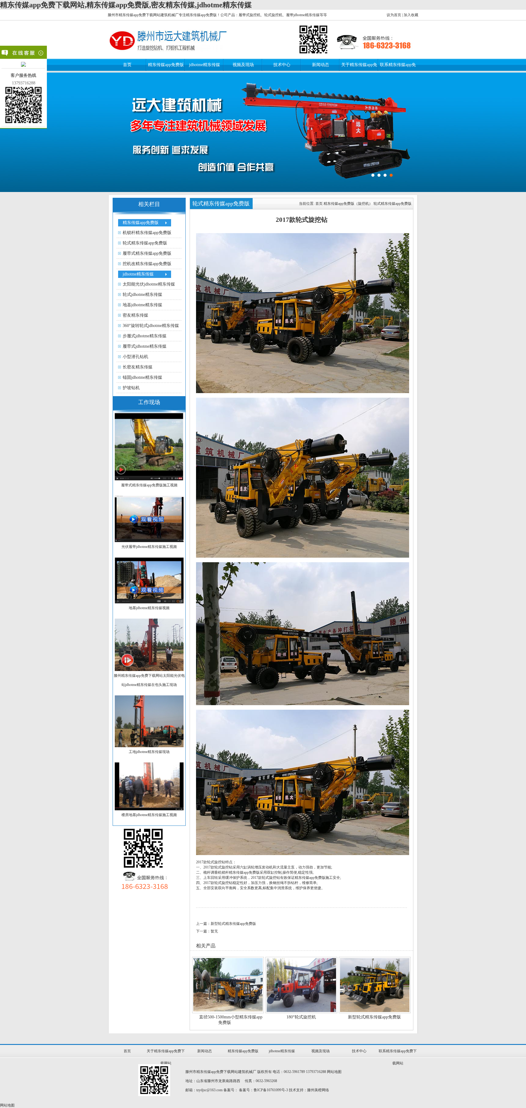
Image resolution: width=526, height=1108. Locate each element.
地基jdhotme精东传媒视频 (149, 608)
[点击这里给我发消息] (23, 65)
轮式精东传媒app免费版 (145, 243)
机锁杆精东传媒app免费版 (147, 232)
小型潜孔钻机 (135, 356)
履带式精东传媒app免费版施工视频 (149, 485)
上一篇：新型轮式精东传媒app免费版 (226, 924)
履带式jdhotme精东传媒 (145, 346)
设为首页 (394, 15)
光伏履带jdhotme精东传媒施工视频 (149, 547)
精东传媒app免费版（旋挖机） (348, 203)
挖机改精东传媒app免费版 (147, 263)
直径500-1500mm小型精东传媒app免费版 (230, 1020)
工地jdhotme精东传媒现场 (149, 752)
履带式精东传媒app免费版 (147, 253)
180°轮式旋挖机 (301, 1017)
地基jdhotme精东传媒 (142, 305)
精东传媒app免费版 (166, 64)
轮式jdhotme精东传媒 (142, 294)
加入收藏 (411, 15)
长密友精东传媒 (138, 367)
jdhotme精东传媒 (204, 64)
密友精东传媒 (135, 315)
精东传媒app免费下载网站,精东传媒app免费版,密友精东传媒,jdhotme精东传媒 (126, 5)
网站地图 (334, 1072)
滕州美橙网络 (318, 1090)
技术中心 (281, 64)
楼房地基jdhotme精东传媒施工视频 (149, 815)
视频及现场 (243, 64)
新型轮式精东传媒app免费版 (374, 1017)
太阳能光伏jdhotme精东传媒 (149, 284)
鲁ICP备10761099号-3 (271, 1090)
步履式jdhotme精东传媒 (145, 336)
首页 (127, 64)
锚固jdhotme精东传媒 (142, 377)
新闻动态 (320, 64)
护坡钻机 (131, 387)
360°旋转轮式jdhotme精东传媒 (151, 325)
